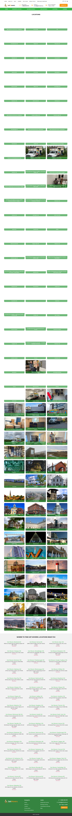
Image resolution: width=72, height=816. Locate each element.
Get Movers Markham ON (36, 723)
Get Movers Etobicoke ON (14, 732)
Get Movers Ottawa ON (57, 687)
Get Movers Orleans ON (14, 687)
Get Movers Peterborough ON (36, 660)
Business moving (31, 9)
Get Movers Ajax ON (58, 642)
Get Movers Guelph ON (36, 758)
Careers (19, 1)
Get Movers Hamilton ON (58, 696)
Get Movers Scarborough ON (58, 732)
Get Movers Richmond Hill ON (14, 714)
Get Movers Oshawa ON (14, 651)
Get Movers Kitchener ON (14, 660)
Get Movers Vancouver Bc (36, 732)
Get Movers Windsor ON (14, 749)
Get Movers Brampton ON (58, 651)
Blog (15, 1)
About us (10, 1)
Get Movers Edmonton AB (36, 741)
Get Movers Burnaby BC (36, 767)
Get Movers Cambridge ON (58, 767)
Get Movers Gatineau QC (14, 669)
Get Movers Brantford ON (58, 678)
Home (5, 1)
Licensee (65, 9)
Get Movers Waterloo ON (14, 705)
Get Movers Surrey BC (36, 642)
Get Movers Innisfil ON (36, 714)
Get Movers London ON (36, 687)
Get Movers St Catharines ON (14, 758)
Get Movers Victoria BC (14, 776)
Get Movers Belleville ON (14, 785)
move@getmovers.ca (38, 5)
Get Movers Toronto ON (58, 705)
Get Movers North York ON (57, 714)
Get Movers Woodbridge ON (36, 651)
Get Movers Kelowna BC (58, 776)
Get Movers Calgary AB (57, 741)
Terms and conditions (42, 1)
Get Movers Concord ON (58, 749)
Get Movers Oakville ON (14, 723)
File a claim (25, 1)
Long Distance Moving (45, 806)
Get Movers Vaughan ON (36, 705)
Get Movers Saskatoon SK (36, 749)
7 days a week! (64, 804)
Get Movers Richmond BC (36, 776)
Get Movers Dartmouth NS (36, 678)
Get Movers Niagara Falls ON (58, 758)
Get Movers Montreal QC (14, 642)
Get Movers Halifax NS (36, 696)
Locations (54, 9)
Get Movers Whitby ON (57, 669)
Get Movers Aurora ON (57, 723)
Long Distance (43, 9)
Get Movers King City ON (14, 678)
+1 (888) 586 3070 (25, 5)
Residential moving (17, 9)
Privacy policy (32, 1)
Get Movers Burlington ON (14, 741)
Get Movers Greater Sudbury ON (58, 660)
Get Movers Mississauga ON (36, 669)
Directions (14, 646)
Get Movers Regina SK (14, 696)
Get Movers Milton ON (14, 767)
